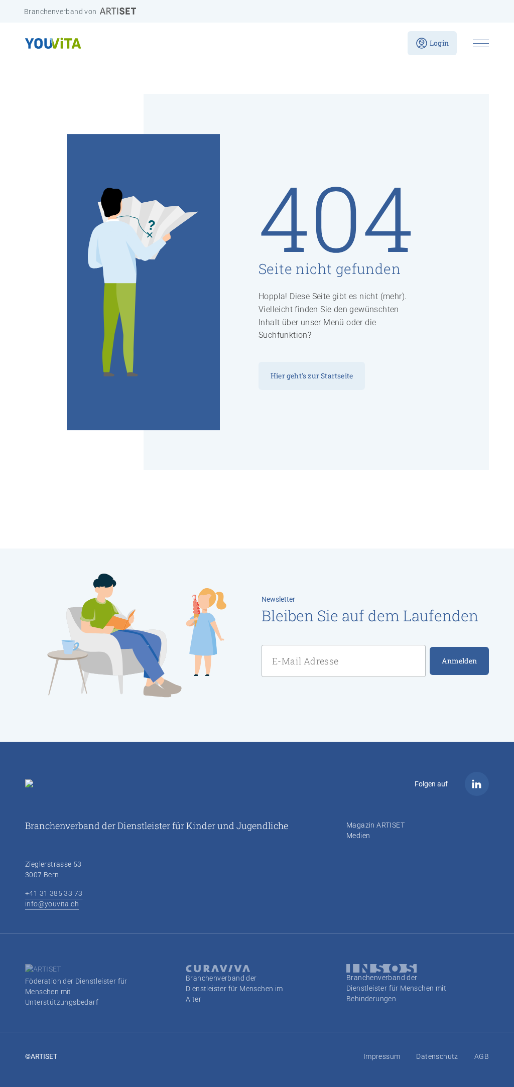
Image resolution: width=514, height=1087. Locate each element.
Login (439, 43)
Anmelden (459, 660)
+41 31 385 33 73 (53, 893)
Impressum (382, 1056)
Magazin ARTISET (375, 825)
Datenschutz (437, 1056)
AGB (481, 1056)
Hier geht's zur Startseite (312, 375)
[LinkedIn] (477, 784)
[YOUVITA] (208, 43)
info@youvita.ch (52, 904)
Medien (358, 836)
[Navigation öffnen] (481, 43)
